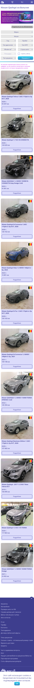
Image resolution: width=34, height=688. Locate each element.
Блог (2, 653)
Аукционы (4, 604)
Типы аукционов (6, 637)
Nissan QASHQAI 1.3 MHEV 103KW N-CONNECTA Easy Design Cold (15, 182)
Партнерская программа (9, 658)
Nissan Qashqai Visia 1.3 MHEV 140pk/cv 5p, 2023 (16, 269)
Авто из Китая (5, 618)
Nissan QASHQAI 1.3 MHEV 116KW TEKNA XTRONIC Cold (17, 399)
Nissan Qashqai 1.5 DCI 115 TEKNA (14, 528)
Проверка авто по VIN (8, 609)
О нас (3, 622)
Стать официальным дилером (11, 661)
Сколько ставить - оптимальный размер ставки (17, 640)
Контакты (4, 628)
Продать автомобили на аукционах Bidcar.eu (16, 656)
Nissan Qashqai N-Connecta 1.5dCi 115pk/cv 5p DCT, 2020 (14, 225)
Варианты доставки (7, 643)
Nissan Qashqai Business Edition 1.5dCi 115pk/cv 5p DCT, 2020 (16, 442)
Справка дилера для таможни (11, 612)
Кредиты (4, 646)
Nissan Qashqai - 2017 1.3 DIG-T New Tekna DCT (15, 485)
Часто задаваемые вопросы (10, 650)
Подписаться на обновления (22, 27)
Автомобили (5, 607)
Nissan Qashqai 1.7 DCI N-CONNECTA (15, 140)
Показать (25, 58)
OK (17, 684)
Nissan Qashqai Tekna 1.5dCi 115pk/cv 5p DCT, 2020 (17, 98)
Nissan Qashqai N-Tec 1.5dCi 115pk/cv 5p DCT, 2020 (17, 312)
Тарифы (3, 625)
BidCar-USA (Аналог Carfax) (10, 615)
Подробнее (17, 108)
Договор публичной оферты (10, 633)
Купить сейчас (25, 54)
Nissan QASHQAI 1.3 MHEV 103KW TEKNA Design (17, 570)
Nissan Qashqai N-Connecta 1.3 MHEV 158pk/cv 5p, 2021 (15, 355)
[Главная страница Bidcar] (2, 2)
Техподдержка (6, 630)
